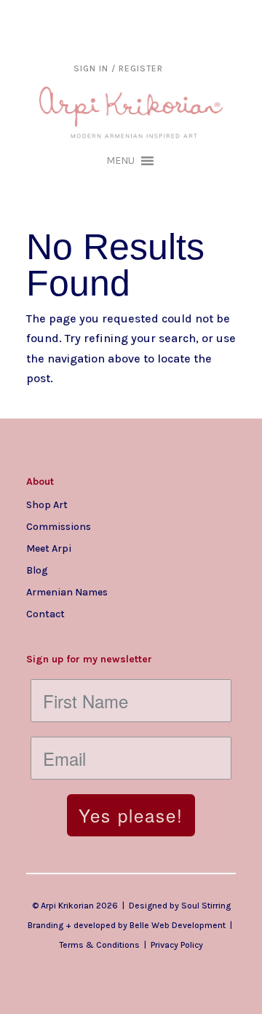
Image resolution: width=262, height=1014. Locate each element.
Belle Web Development (178, 925)
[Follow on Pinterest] (125, 637)
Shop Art (47, 504)
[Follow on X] (96, 637)
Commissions (58, 526)
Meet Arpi (48, 548)
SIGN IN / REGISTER (118, 68)
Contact (45, 613)
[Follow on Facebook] (67, 637)
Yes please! (131, 815)
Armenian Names (67, 592)
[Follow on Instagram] (37, 637)
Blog (37, 570)
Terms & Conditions (99, 945)
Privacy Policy (177, 945)
